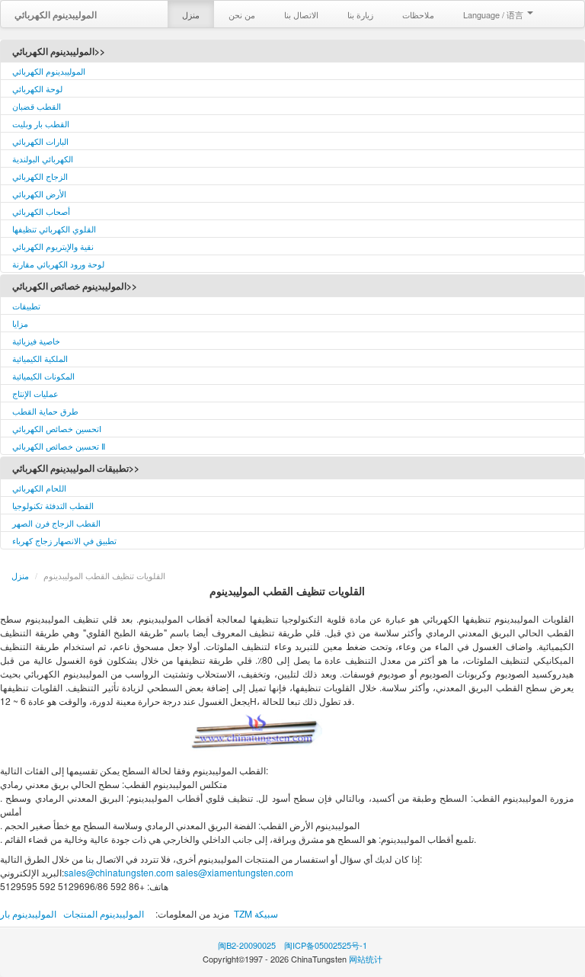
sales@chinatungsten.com (119, 872)
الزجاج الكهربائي (40, 176)
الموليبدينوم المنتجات (103, 913)
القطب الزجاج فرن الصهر (56, 523)
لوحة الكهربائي (37, 88)
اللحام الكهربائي (39, 488)
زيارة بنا (360, 14)
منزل (191, 14)
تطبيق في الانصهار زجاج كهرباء (64, 540)
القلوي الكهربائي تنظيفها (54, 229)
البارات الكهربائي (40, 141)
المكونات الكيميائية (43, 376)
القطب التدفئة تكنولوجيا (53, 505)
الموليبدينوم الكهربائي (48, 71)
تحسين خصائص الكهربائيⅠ (56, 428)
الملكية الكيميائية (40, 358)
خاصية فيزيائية (36, 341)
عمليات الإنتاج (35, 393)
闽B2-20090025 (247, 945)
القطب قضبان (36, 106)
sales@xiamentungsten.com (234, 872)
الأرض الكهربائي (39, 193)
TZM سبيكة (256, 913)
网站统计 (365, 959)
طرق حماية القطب (45, 411)
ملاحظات (418, 14)
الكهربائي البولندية (42, 158)
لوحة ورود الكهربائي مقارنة (58, 264)
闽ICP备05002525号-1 (325, 945)
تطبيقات (26, 306)
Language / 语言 (494, 14)
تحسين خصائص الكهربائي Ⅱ (58, 446)
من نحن (242, 14)
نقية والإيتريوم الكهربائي (53, 246)
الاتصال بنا (301, 14)
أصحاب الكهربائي (41, 211)
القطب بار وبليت (40, 123)
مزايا (20, 323)
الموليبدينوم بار (28, 913)
